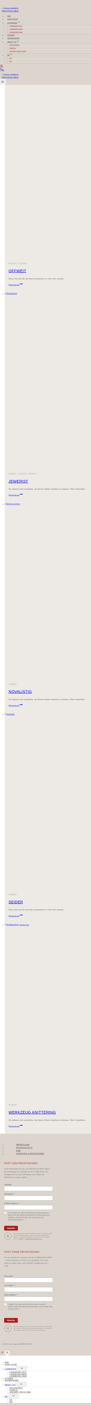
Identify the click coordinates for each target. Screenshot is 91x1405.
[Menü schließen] (0, 1357)
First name (8, 1276)
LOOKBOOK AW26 (16, 29)
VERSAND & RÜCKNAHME (30, 1154)
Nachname (8, 1194)
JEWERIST (18, 481)
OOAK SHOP (12, 19)
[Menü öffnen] (3, 82)
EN (10, 61)
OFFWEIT (17, 271)
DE (10, 58)
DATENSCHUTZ (24, 1148)
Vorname (7, 1185)
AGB (18, 1151)
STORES (11, 35)
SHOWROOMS (13, 38)
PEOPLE (12, 48)
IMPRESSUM (22, 1145)
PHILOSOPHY (14, 45)
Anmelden (11, 1228)
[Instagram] (1, 66)
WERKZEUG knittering (32, 1112)
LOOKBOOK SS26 (16, 32)
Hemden (13, 263)
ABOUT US (10, 1385)
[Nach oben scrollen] (2, 1353)
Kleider (23, 263)
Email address (10, 1295)
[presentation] (48, 170)
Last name (8, 1285)
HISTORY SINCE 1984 (17, 51)
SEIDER (16, 902)
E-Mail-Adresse (11, 1203)
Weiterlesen (16, 285)
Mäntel (33, 473)
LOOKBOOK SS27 (16, 26)
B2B (9, 16)
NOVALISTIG (20, 691)
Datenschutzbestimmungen (33, 1239)
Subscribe (11, 1320)
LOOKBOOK (10, 1369)
